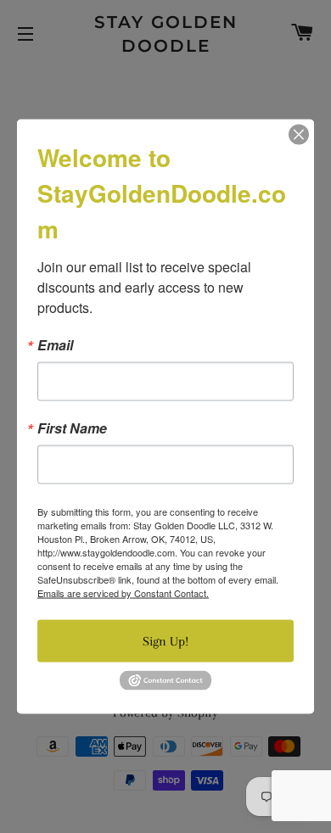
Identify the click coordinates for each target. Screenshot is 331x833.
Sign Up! (165, 641)
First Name (72, 428)
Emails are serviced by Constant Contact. (123, 593)
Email (55, 345)
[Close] (299, 135)
